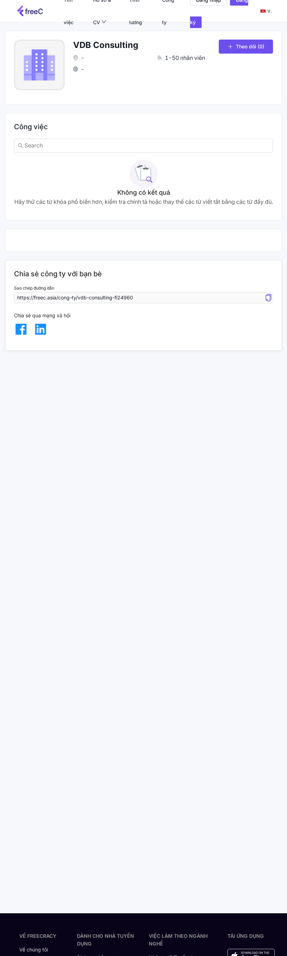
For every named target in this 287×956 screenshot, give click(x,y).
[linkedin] (41, 329)
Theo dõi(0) (250, 46)
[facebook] (21, 329)
